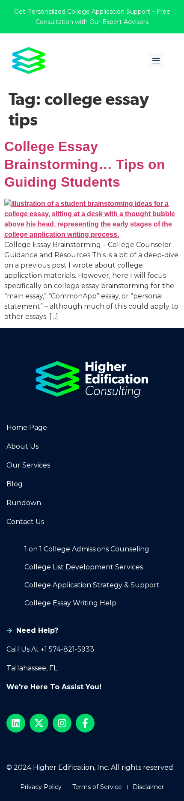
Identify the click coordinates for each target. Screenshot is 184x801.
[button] (156, 60)
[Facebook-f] (85, 723)
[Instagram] (62, 723)
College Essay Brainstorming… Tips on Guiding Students (84, 164)
